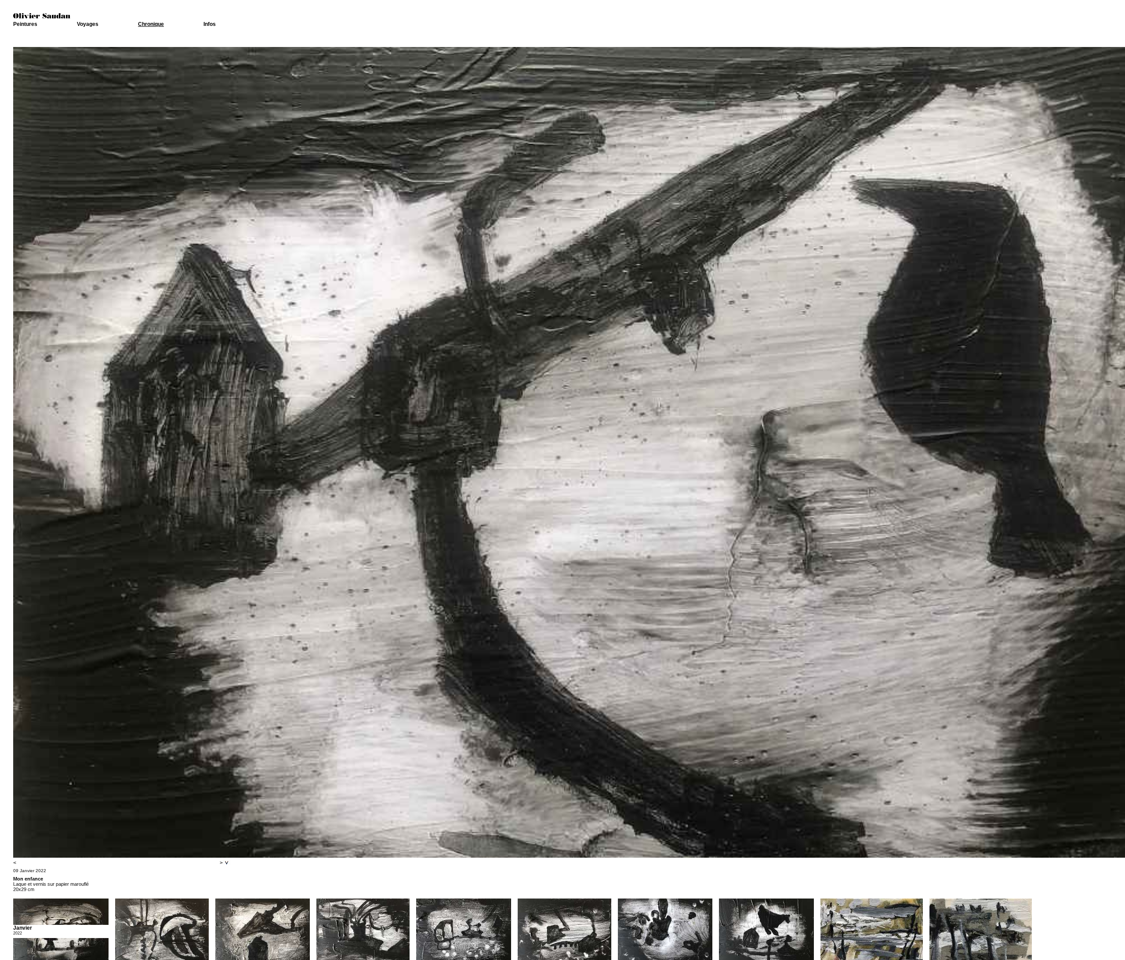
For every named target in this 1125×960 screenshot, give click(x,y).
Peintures (25, 24)
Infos (209, 24)
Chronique (151, 24)
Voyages (87, 24)
